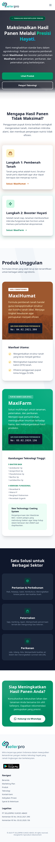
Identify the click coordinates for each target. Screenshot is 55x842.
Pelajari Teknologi (27, 85)
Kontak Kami (7, 794)
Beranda (5, 780)
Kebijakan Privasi (9, 798)
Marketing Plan (8, 783)
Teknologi (6, 791)
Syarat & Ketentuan (10, 801)
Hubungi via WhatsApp (29, 718)
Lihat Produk (27, 76)
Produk (5, 787)
